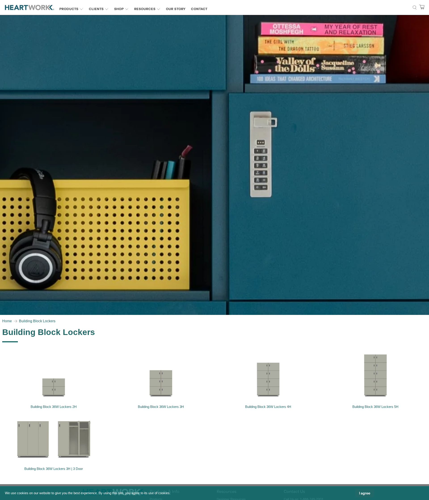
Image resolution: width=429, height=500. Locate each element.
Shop (119, 9)
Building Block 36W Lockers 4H (268, 407)
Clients (96, 9)
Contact (199, 9)
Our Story (176, 9)
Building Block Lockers (37, 321)
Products (68, 9)
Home (7, 321)
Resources (145, 9)
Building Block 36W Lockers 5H (375, 407)
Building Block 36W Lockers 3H (161, 407)
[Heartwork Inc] (29, 7)
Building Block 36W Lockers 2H (54, 407)
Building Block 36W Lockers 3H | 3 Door (53, 469)
